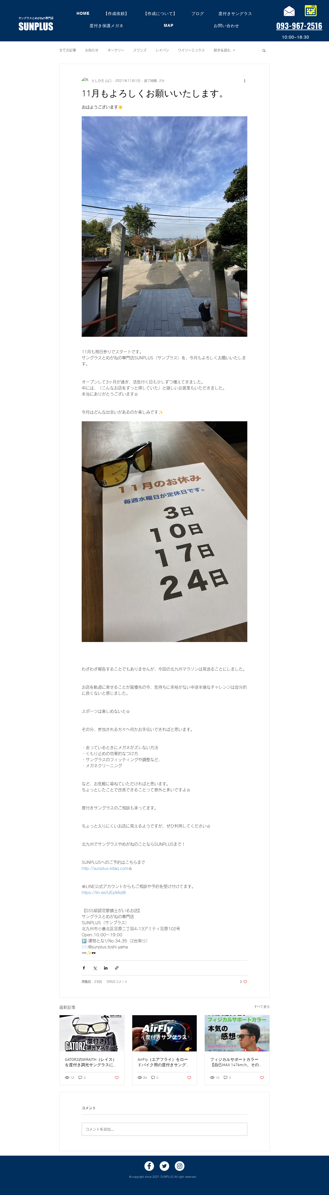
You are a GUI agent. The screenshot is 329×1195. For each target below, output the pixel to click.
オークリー (115, 50)
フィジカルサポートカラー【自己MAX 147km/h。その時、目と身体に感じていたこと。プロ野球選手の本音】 (236, 1062)
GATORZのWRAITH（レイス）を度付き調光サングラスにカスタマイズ (91, 1062)
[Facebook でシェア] (84, 968)
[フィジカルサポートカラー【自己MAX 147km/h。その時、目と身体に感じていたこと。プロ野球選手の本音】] (237, 1033)
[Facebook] (149, 1166)
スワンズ (140, 50)
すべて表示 (262, 1006)
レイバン (162, 50)
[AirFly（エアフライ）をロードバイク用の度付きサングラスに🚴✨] (164, 1033)
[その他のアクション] (244, 81)
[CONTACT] (289, 10)
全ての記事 (67, 50)
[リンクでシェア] (117, 968)
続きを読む (222, 50)
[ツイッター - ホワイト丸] (164, 1166)
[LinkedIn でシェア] (106, 968)
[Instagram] (179, 1166)
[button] (264, 50)
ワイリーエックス (191, 50)
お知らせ (91, 50)
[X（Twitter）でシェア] (95, 968)
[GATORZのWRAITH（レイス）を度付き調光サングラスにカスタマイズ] (92, 1033)
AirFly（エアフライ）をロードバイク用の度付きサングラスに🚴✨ (164, 1062)
